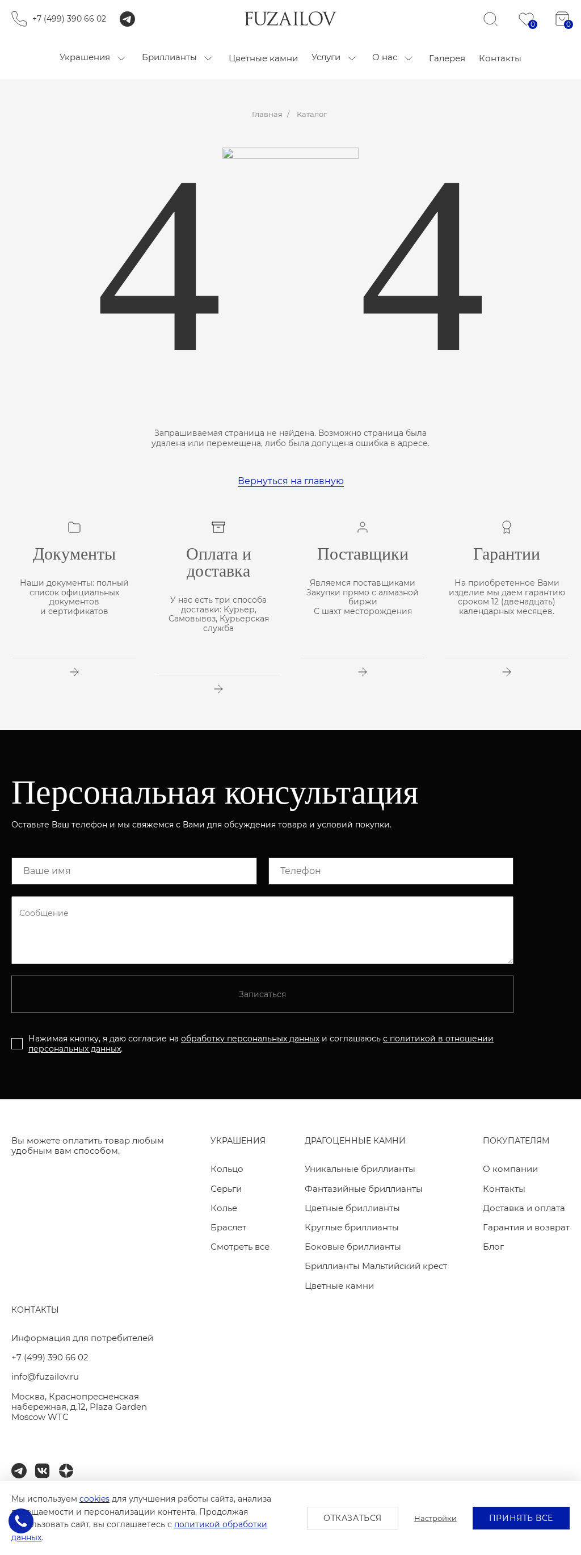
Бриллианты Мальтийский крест (376, 1265)
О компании (510, 1168)
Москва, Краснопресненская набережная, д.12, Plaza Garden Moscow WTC (79, 1407)
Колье (223, 1208)
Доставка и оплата (524, 1208)
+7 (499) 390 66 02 (69, 19)
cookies (94, 1499)
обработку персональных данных (250, 1038)
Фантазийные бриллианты (364, 1188)
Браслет (228, 1227)
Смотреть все (240, 1246)
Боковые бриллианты (353, 1246)
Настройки (435, 1518)
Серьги (226, 1188)
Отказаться (352, 1518)
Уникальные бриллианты (360, 1168)
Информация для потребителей (82, 1338)
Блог (493, 1246)
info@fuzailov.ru (45, 1376)
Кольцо (226, 1168)
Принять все (521, 1518)
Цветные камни (339, 1285)
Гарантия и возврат (526, 1227)
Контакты (504, 1188)
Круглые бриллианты (352, 1227)
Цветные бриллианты (352, 1208)
